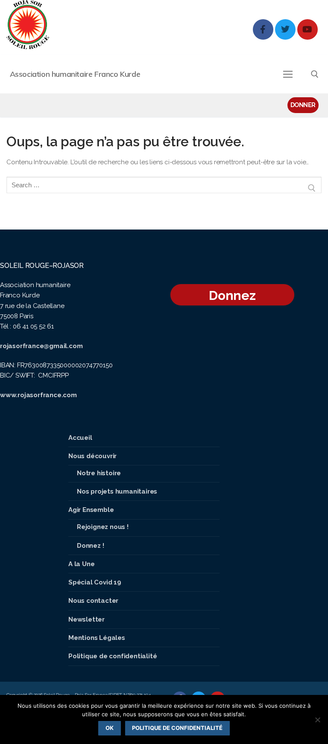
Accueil (80, 438)
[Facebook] (263, 29)
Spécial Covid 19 (94, 582)
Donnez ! (90, 545)
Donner (303, 105)
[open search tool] (315, 74)
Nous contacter (93, 600)
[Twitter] (285, 29)
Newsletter (86, 619)
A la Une (81, 564)
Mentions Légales (96, 638)
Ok (109, 727)
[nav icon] (288, 74)
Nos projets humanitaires (117, 491)
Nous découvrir (92, 456)
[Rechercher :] (164, 188)
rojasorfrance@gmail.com (41, 346)
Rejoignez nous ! (103, 527)
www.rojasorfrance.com (38, 395)
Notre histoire (99, 473)
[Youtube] (307, 29)
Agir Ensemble (91, 510)
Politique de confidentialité (112, 656)
